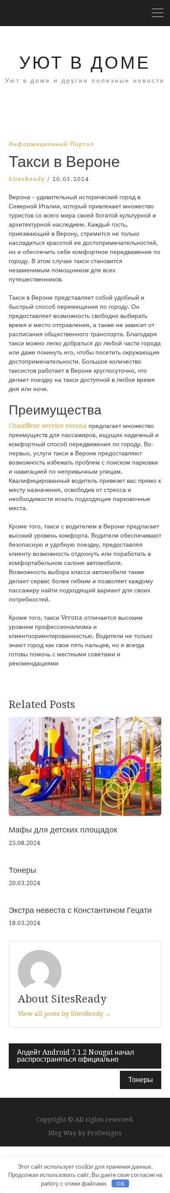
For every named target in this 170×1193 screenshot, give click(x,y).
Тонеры (22, 870)
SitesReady (27, 179)
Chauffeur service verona (48, 425)
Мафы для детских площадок (63, 829)
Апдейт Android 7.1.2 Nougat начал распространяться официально (75, 1055)
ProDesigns (104, 1133)
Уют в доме (85, 63)
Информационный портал (52, 144)
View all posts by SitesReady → (64, 1013)
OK (120, 1183)
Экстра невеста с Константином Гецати (80, 910)
